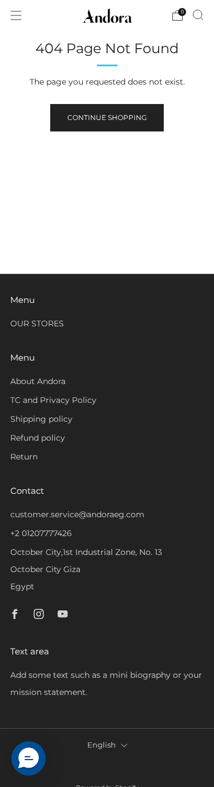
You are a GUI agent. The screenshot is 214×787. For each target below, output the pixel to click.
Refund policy (37, 438)
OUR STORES (37, 323)
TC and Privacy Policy (53, 400)
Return (24, 457)
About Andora (38, 381)
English (101, 745)
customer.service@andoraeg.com (77, 514)
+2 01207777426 (41, 533)
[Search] (198, 15)
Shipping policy (41, 419)
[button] (28, 758)
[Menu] (16, 15)
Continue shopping (107, 117)
